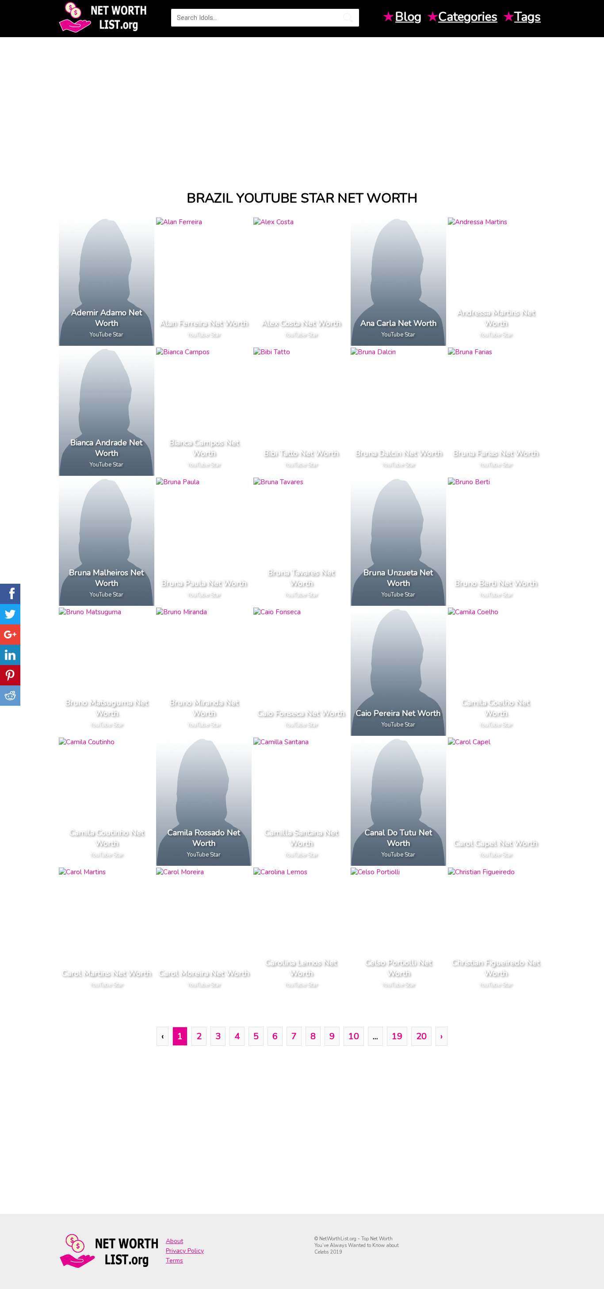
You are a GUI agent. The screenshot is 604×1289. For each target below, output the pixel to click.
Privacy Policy (185, 1251)
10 (353, 1036)
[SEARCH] (348, 18)
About (174, 1241)
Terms (174, 1260)
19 (397, 1036)
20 (421, 1036)
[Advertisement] (302, 106)
